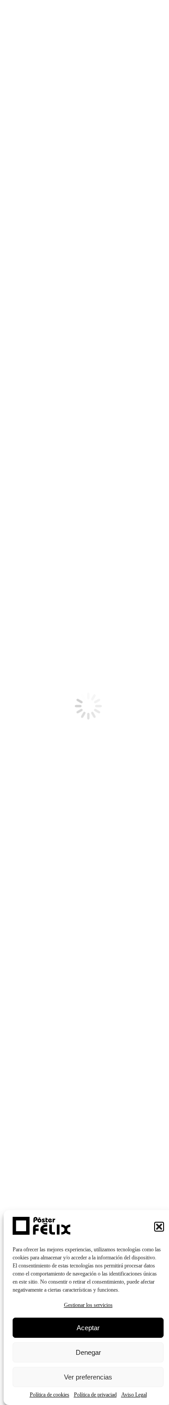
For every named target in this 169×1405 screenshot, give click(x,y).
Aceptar (88, 1328)
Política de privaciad (95, 1395)
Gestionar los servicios (88, 1305)
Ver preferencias (88, 1377)
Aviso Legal (134, 1395)
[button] (159, 1226)
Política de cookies (49, 1395)
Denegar (88, 1352)
